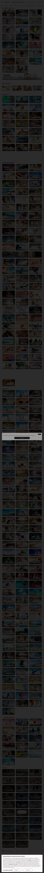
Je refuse (28, 870)
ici (13, 867)
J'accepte (16, 870)
